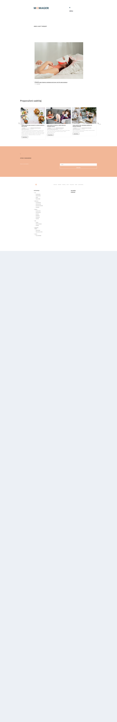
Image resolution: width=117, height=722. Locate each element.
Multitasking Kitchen (34, 127)
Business (86, 127)
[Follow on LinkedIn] (78, 243)
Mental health (38, 198)
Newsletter (59, 184)
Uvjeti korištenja (80, 184)
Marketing (63, 184)
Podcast (73, 192)
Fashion (37, 222)
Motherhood (58, 127)
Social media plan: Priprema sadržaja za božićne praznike (82, 126)
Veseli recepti (38, 230)
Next (98, 123)
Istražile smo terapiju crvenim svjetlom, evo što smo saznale (51, 82)
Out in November (38, 235)
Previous (19, 123)
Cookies (76, 184)
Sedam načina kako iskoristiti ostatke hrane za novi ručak (33, 126)
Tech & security (38, 212)
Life (35, 192)
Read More (25, 137)
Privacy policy (72, 184)
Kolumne (73, 190)
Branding (83, 127)
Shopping (37, 225)
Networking (37, 215)
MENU (71, 11)
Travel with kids (38, 202)
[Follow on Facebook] (76, 243)
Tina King (23, 127)
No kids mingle (38, 210)
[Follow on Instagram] (74, 243)
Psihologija (37, 207)
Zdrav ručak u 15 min (39, 231)
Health (37, 197)
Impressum (55, 184)
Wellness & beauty (39, 223)
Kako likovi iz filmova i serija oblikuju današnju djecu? (56, 126)
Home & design (38, 195)
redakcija (49, 127)
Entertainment (38, 194)
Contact (67, 184)
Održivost (37, 218)
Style (35, 220)
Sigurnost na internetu (39, 205)
